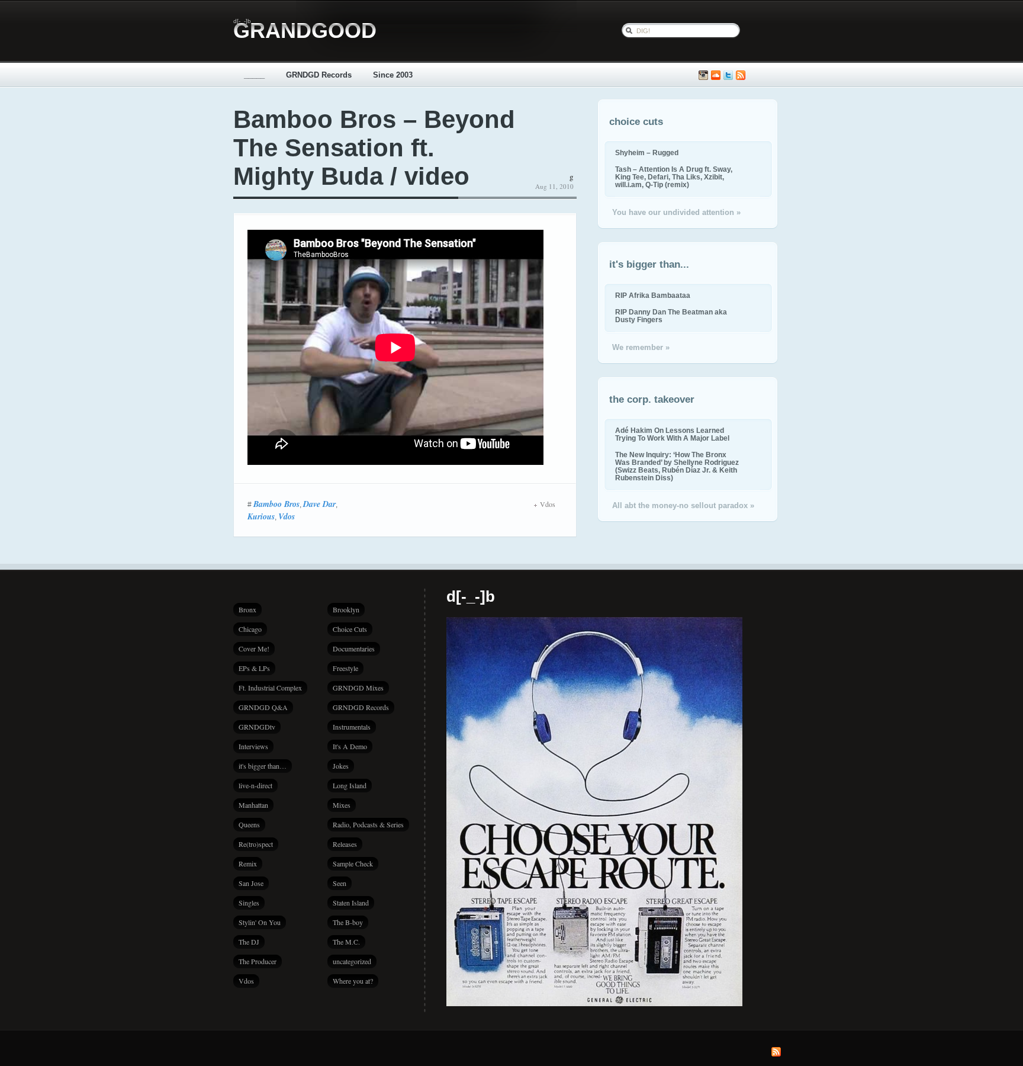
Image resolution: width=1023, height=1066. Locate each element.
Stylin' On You (260, 922)
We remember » (641, 347)
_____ (254, 74)
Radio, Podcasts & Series (368, 824)
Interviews (253, 746)
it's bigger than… (263, 765)
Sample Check (353, 863)
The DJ (249, 941)
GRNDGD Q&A (263, 707)
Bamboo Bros (276, 504)
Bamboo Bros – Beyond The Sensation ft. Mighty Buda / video (374, 147)
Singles (249, 902)
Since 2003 (393, 74)
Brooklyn (346, 609)
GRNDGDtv (257, 726)
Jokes (341, 765)
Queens (249, 824)
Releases (345, 844)
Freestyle (345, 668)
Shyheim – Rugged (646, 152)
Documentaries (354, 648)
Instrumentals (352, 726)
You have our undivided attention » (676, 212)
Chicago (250, 629)
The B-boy (348, 922)
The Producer (257, 961)
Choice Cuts (350, 629)
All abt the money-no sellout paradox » (683, 505)
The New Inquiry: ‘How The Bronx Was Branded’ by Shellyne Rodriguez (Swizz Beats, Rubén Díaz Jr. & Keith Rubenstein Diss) (677, 466)
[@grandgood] (728, 75)
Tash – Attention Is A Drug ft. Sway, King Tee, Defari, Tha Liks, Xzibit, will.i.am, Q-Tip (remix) (673, 176)
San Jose (251, 883)
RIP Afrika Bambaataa (652, 295)
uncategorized (352, 961)
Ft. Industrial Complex (270, 687)
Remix (248, 863)
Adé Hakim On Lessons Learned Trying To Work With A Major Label (672, 434)
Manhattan (253, 805)
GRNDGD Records (319, 74)
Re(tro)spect (256, 844)
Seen (339, 883)
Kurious (261, 516)
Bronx (247, 609)
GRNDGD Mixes (358, 687)
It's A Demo (350, 746)
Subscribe (740, 75)
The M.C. (346, 941)
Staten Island (351, 902)
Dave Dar (319, 504)
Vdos (286, 516)
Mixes (341, 805)
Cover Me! (254, 648)
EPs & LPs (254, 668)
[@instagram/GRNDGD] (703, 75)
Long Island (349, 785)
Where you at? (353, 980)
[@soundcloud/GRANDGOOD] (715, 75)
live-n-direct (255, 785)
